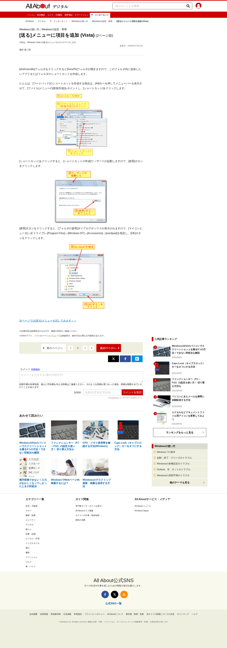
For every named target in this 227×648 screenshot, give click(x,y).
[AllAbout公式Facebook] (105, 594)
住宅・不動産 (32, 506)
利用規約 (78, 614)
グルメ (29, 562)
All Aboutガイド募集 (84, 511)
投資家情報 (56, 614)
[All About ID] (198, 6)
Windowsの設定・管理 (102, 21)
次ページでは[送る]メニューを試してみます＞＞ (47, 320)
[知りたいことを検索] (188, 6)
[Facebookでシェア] (125, 358)
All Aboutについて (115, 614)
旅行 (28, 548)
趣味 (28, 552)
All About (30, 21)
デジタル (60, 6)
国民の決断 (80, 520)
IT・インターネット (100, 15)
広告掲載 (67, 614)
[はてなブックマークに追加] (137, 358)
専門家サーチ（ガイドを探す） (89, 506)
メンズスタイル (33, 543)
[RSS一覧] (124, 594)
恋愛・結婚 (31, 534)
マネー (29, 511)
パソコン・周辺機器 (36, 15)
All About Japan (142, 511)
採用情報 (44, 614)
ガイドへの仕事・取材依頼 (87, 515)
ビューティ (31, 520)
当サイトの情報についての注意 (160, 614)
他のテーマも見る (180, 482)
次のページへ (108, 348)
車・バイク (31, 566)
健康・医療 (31, 515)
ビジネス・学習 (33, 538)
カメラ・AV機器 (55, 15)
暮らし (29, 529)
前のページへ (55, 348)
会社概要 (33, 614)
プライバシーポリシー (95, 614)
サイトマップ (183, 614)
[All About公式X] (114, 594)
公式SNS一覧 (113, 603)
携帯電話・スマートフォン (77, 15)
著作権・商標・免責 (135, 614)
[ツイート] (113, 358)
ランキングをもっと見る (179, 432)
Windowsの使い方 (80, 21)
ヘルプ (195, 614)
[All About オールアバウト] (38, 7)
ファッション (32, 557)
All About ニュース (143, 506)
